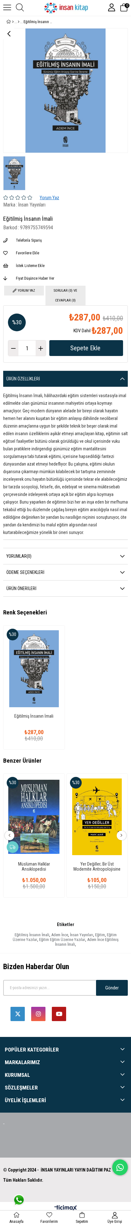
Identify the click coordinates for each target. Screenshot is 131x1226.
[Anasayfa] (13, 22)
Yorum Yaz (49, 197)
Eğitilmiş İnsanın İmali (33, 716)
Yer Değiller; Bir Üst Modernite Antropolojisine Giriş (97, 866)
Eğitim (100, 934)
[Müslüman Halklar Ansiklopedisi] (34, 816)
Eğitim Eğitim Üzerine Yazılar (62, 939)
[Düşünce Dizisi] (18, 22)
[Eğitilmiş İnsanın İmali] (34, 668)
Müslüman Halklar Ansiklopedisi (34, 866)
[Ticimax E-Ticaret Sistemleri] (65, 1208)
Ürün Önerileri (21, 588)
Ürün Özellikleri (23, 378)
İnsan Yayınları (81, 934)
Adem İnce (59, 934)
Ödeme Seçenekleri (25, 572)
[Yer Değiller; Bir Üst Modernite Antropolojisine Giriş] (97, 816)
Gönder (112, 988)
